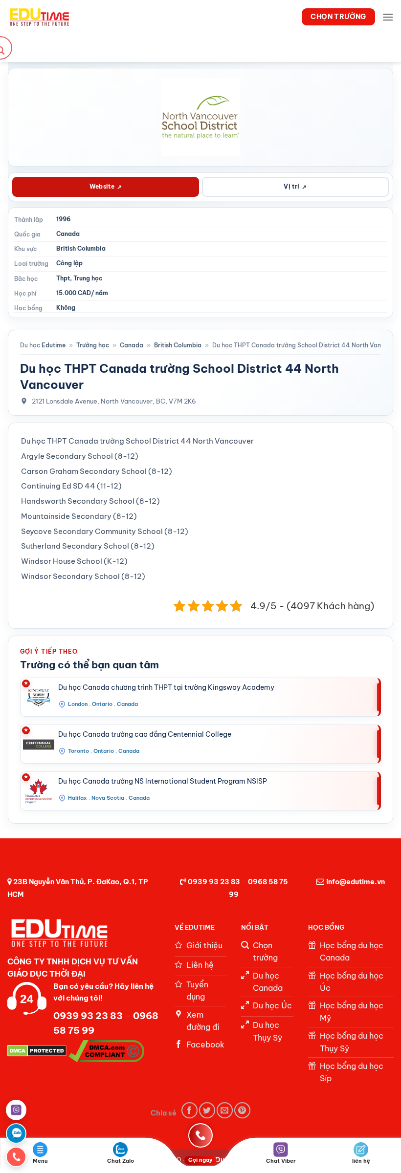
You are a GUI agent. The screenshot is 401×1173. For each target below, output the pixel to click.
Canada (68, 233)
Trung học (88, 278)
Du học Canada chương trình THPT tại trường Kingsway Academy (166, 687)
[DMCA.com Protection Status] (37, 1050)
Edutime (54, 345)
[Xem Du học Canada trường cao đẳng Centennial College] (38, 744)
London (78, 704)
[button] (388, 17)
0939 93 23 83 (214, 881)
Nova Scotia (107, 797)
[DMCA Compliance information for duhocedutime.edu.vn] (106, 1050)
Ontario (102, 704)
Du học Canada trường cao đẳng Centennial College (144, 734)
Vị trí (295, 187)
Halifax (77, 797)
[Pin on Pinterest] (242, 1110)
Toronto (78, 750)
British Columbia (81, 248)
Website (105, 187)
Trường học (92, 345)
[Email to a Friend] (225, 1110)
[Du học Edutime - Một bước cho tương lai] (38, 16)
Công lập (69, 263)
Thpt (63, 278)
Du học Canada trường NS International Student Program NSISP (162, 781)
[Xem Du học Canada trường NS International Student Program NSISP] (38, 791)
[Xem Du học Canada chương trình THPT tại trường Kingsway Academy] (38, 697)
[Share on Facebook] (189, 1110)
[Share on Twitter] (207, 1110)
